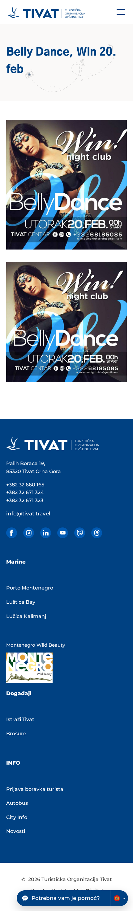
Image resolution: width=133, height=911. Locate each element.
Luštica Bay (20, 602)
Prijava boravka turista (34, 789)
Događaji (18, 693)
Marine (16, 562)
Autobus (17, 803)
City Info (16, 817)
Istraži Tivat (20, 719)
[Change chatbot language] (119, 898)
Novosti (15, 831)
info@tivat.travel (28, 513)
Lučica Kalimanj (26, 616)
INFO (13, 763)
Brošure (16, 734)
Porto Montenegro (29, 588)
